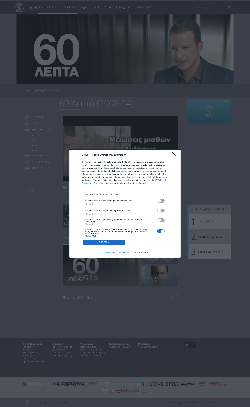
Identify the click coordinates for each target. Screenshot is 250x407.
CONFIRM (104, 242)
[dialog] (125, 203)
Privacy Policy (141, 252)
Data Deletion (108, 252)
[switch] (161, 201)
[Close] (175, 155)
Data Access (125, 252)
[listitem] (125, 194)
